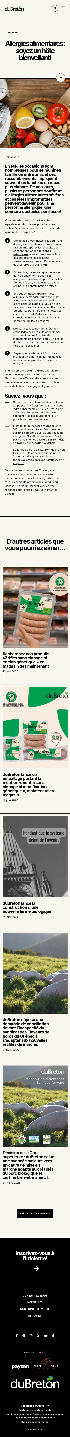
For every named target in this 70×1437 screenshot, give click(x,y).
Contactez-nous (35, 1295)
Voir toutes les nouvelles (35, 1213)
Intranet (35, 1315)
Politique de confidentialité (35, 1410)
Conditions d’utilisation (35, 1405)
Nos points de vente (35, 1309)
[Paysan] (20, 1367)
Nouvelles (13, 32)
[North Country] (46, 1364)
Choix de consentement (35, 1422)
